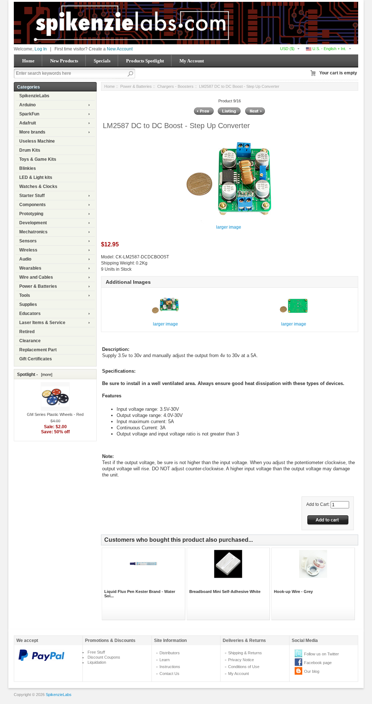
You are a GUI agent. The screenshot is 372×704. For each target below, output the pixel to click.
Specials (102, 61)
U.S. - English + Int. (328, 48)
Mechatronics (33, 231)
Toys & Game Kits (37, 159)
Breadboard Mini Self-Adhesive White (224, 591)
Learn (164, 660)
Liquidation (97, 662)
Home (28, 61)
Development (33, 222)
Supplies (28, 304)
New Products (64, 61)
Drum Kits (29, 150)
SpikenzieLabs (34, 95)
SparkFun (29, 113)
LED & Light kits (35, 177)
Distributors (169, 653)
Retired (27, 331)
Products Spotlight (145, 61)
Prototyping (31, 213)
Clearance (30, 340)
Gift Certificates (35, 358)
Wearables (30, 268)
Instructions (169, 666)
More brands (32, 132)
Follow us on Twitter (321, 654)
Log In (41, 49)
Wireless (28, 250)
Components (32, 204)
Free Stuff (96, 652)
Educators (30, 313)
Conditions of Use (243, 666)
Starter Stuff (32, 195)
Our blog (311, 671)
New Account (120, 49)
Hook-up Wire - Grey (293, 591)
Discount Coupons (104, 657)
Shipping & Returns (245, 653)
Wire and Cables (36, 277)
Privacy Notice (241, 660)
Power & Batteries (38, 286)
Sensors (28, 240)
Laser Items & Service (42, 322)
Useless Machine (37, 141)
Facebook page (318, 662)
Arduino (27, 104)
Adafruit (27, 123)
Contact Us (169, 673)
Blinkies (27, 168)
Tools (24, 295)
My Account (191, 61)
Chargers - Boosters (175, 86)
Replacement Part (38, 349)
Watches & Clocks (38, 186)
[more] (45, 374)
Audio (25, 259)
